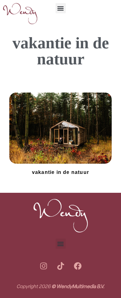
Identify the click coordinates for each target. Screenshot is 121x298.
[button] (61, 8)
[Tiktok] (60, 266)
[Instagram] (43, 266)
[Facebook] (77, 266)
